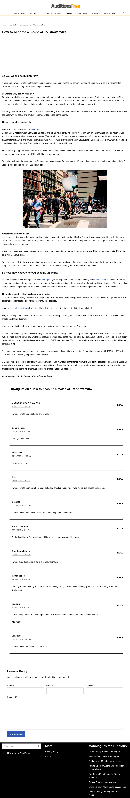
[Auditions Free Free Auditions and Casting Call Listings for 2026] (65, 5)
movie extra (33, 129)
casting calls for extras (17, 308)
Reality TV (34, 13)
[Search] (123, 13)
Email (49, 686)
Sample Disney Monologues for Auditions (107, 787)
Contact (48, 756)
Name (10, 686)
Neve (4, 753)
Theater (69, 13)
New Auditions (19, 13)
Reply (120, 405)
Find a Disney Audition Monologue (104, 752)
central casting (99, 280)
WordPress (25, 753)
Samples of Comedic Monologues (104, 756)
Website (89, 686)
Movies (78, 13)
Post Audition (95, 13)
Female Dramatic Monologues (102, 782)
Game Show (56, 13)
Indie (85, 13)
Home (4, 25)
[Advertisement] (65, 55)
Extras (46, 13)
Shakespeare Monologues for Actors (105, 761)
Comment (12, 697)
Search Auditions (109, 13)
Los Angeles (46, 280)
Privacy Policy (51, 752)
